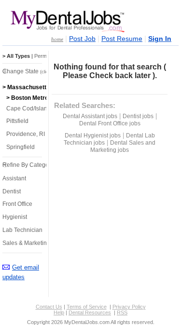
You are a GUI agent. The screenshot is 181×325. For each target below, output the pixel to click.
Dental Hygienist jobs (93, 135)
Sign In (159, 38)
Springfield (20, 147)
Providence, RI (25, 134)
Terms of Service (87, 307)
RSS (122, 312)
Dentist (11, 191)
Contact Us (49, 307)
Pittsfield (17, 121)
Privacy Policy (129, 307)
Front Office (17, 204)
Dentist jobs (138, 116)
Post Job (82, 38)
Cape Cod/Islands (30, 108)
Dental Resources (90, 312)
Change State (32, 71)
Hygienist (14, 217)
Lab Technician (22, 230)
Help (59, 312)
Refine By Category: (28, 165)
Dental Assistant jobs (90, 116)
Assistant (14, 178)
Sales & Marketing (26, 243)
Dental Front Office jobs (109, 123)
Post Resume (121, 38)
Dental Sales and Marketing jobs (122, 146)
